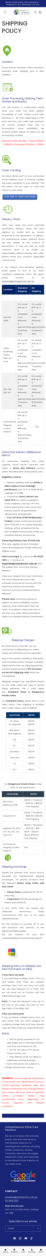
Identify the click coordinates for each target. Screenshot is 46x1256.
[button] (5, 12)
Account (31, 1252)
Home (5, 1252)
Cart (23, 1252)
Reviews (14, 1252)
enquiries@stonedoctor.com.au (18, 281)
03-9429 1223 (11, 1200)
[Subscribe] (38, 1228)
